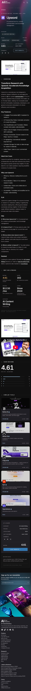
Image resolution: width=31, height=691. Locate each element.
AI (7, 96)
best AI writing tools (23, 261)
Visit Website (19, 50)
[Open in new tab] (28, 50)
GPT (19, 115)
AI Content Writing (20, 7)
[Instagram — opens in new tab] (8, 53)
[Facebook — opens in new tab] (5, 53)
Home (2, 7)
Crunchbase (24, 263)
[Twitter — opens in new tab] (2, 53)
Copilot (7, 115)
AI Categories (10, 7)
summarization (19, 96)
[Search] (23, 2)
